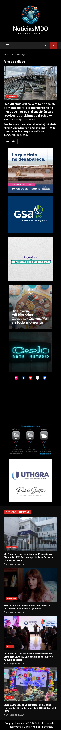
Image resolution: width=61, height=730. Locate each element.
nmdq (6, 119)
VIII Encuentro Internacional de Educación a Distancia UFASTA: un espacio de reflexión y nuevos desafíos (30, 534)
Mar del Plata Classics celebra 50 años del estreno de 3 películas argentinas (30, 585)
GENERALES (11, 96)
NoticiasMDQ (30, 28)
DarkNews (30, 726)
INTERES (10, 646)
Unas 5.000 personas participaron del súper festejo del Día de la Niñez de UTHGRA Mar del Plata (30, 684)
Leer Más (10, 141)
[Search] (46, 46)
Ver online (53, 45)
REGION (10, 698)
